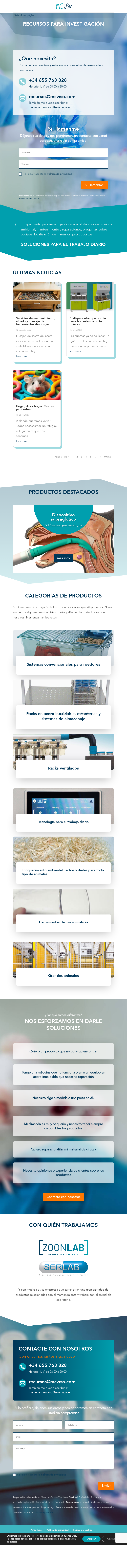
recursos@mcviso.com (52, 96)
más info (63, 558)
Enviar (106, 1485)
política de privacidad (44, 1512)
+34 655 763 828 (48, 80)
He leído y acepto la (47, 174)
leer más (21, 356)
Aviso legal (36, 1529)
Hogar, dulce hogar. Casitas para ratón (35, 407)
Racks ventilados (63, 768)
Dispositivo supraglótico (63, 517)
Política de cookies (82, 1529)
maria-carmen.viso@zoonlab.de (49, 107)
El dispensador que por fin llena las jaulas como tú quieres (88, 321)
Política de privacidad (59, 174)
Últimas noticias (37, 272)
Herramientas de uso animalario (63, 922)
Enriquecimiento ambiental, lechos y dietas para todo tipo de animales (63, 872)
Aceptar (91, 1538)
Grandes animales (63, 975)
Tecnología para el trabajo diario (63, 822)
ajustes (13, 1541)
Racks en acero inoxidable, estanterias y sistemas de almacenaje (63, 716)
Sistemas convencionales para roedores (63, 664)
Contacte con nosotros (63, 1197)
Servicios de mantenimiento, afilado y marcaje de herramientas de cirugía (35, 321)
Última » (108, 456)
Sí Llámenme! (95, 185)
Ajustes (111, 1538)
